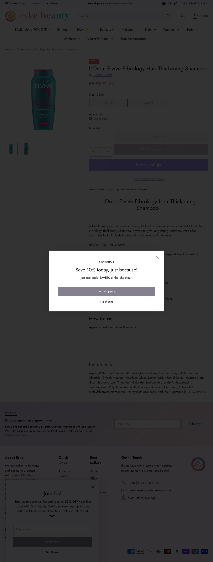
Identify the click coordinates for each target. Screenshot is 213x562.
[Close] (157, 257)
